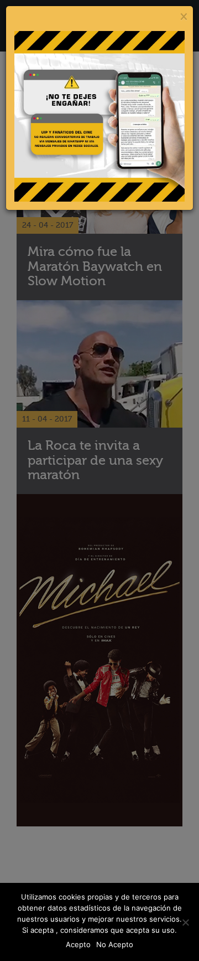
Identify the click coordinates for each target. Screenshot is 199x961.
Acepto (78, 944)
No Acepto (114, 944)
